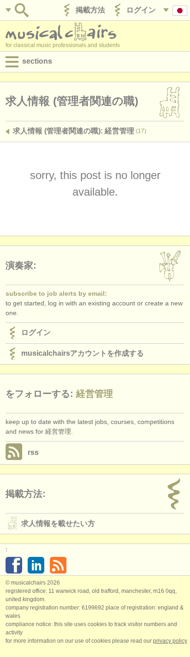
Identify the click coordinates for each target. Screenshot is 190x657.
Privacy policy (170, 641)
